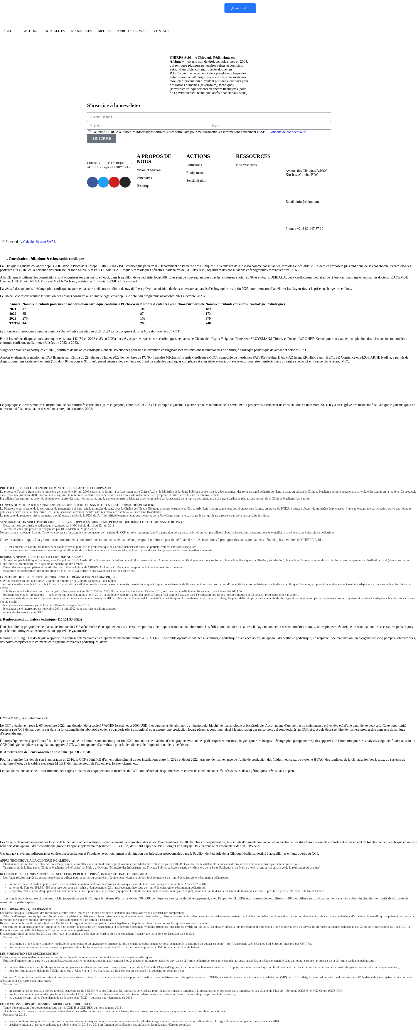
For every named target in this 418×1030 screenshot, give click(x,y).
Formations (194, 165)
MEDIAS (104, 31)
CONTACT (161, 31)
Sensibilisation (196, 180)
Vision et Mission (149, 170)
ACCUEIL (10, 31)
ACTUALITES (55, 31)
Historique (144, 186)
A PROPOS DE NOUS (132, 31)
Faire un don (240, 8)
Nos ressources (246, 165)
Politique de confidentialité (287, 132)
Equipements (195, 172)
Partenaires (144, 178)
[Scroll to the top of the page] (1, 251)
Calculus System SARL (39, 241)
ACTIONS (31, 31)
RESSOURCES (81, 31)
